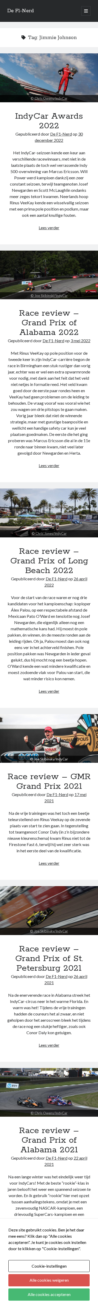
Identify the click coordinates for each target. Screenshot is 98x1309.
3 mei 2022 (80, 340)
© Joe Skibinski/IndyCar (49, 296)
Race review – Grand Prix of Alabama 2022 (49, 275)
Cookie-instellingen (49, 1265)
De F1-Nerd (20, 11)
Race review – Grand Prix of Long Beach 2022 (49, 512)
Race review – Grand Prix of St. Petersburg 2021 (49, 910)
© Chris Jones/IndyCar (49, 533)
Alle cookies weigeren (49, 1280)
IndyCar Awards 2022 (49, 77)
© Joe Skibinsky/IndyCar (49, 931)
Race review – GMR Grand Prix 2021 (49, 759)
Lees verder (49, 227)
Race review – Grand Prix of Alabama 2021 (49, 1092)
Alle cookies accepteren (49, 1294)
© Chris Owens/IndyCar (49, 98)
